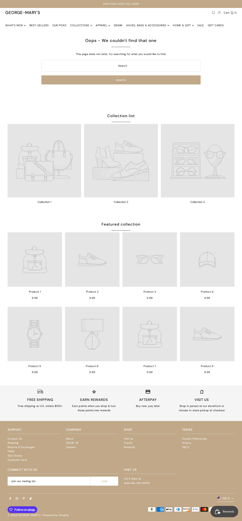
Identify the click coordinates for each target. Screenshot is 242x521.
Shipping (13, 442)
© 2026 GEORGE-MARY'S (24, 515)
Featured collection (121, 224)
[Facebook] (10, 498)
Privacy (186, 442)
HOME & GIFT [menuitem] (182, 25)
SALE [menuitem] (200, 25)
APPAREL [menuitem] (101, 25)
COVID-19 (72, 442)
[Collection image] (44, 160)
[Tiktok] (30, 498)
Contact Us (15, 438)
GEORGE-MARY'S (22, 12)
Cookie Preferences (194, 438)
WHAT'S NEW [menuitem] (14, 25)
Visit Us (128, 438)
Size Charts (15, 455)
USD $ (226, 498)
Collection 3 (197, 202)
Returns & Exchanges (21, 447)
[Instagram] (17, 498)
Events (128, 442)
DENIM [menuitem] (118, 25)
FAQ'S (11, 451)
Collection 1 (44, 202)
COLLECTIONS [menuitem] (79, 25)
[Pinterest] (24, 498)
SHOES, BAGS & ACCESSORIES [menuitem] (146, 25)
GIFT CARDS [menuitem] (216, 25)
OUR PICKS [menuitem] (59, 25)
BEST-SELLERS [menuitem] (39, 25)
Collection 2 (121, 202)
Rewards (129, 447)
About (70, 438)
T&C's (185, 447)
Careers (71, 447)
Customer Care (17, 459)
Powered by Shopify (56, 515)
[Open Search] (213, 12)
